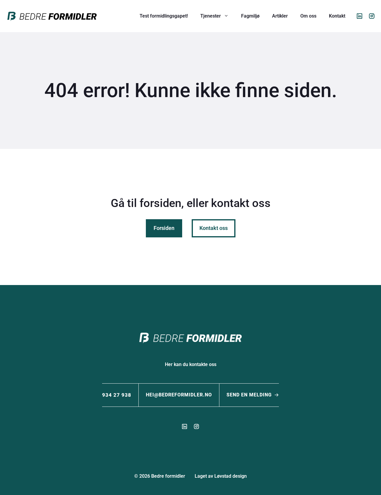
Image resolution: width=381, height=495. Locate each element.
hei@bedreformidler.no (179, 395)
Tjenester (210, 16)
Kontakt (337, 16)
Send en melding (249, 395)
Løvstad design (230, 476)
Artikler (280, 16)
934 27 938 (116, 395)
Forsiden (164, 228)
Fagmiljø (250, 16)
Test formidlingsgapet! (164, 16)
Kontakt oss (213, 228)
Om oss (308, 16)
